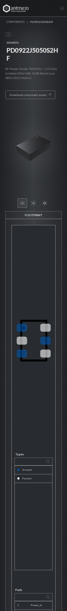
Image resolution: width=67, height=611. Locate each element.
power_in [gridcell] (36, 605)
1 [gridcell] (18, 605)
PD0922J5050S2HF (32, 54)
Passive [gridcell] (26, 478)
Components (15, 21)
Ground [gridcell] (27, 469)
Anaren (13, 42)
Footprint (33, 215)
